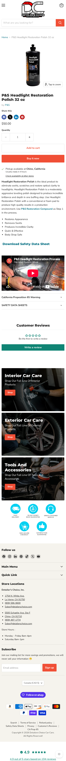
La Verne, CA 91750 (15, 599)
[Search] (60, 22)
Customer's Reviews (47, 726)
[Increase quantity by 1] (29, 137)
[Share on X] (10, 117)
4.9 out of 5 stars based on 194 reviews (33, 759)
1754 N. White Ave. (14, 595)
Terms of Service (28, 722)
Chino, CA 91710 (13, 616)
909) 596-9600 (13, 603)
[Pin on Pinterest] (22, 117)
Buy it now (33, 158)
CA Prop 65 (33, 729)
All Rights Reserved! (33, 736)
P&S (7, 105)
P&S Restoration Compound (37, 208)
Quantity (6, 130)
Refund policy (45, 722)
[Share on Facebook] (4, 117)
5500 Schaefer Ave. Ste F (17, 612)
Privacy (30, 726)
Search (13, 722)
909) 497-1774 (13, 619)
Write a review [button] (33, 347)
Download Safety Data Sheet (26, 244)
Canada (31, 683)
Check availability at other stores (20, 176)
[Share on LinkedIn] (16, 117)
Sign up (49, 667)
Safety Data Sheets (15, 726)
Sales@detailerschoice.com (18, 606)
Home (5, 37)
